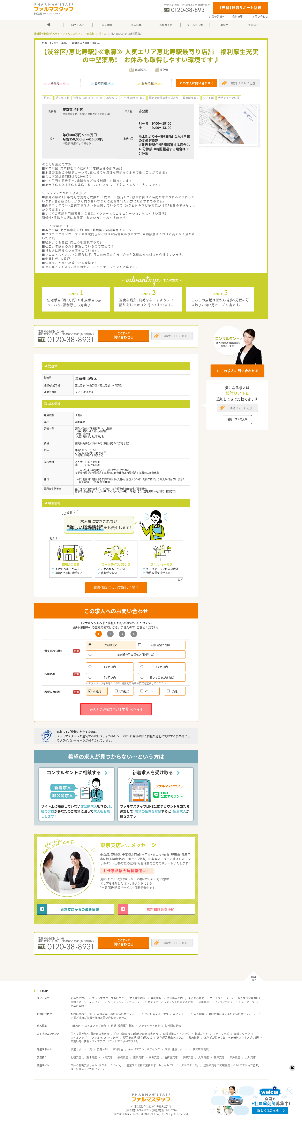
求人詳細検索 (137, 998)
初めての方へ (79, 998)
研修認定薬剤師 (160, 645)
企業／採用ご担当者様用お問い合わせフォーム (99, 1018)
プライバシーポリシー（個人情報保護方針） (235, 998)
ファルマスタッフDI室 (105, 1037)
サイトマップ (247, 1002)
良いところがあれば (162, 677)
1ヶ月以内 (110, 667)
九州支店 (250, 1057)
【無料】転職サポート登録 (240, 7)
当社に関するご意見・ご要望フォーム (167, 1014)
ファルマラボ (221, 1034)
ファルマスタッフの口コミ (108, 998)
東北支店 (91, 1057)
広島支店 (234, 1057)
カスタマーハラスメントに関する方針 (170, 1002)
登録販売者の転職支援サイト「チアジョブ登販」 (231, 1065)
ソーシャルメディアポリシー (125, 1002)
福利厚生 (118, 1049)
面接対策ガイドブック (176, 1034)
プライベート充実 (149, 1026)
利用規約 (203, 1002)
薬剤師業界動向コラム (170, 1037)
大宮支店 (107, 1057)
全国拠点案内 (175, 998)
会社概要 (237, 16)
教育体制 (102, 1049)
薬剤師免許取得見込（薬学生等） (135, 654)
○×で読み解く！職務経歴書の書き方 (136, 1034)
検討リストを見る (237, 419)
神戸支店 (219, 1057)
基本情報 (101, 83)
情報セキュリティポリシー (87, 1002)
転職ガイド (201, 1034)
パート (149, 691)
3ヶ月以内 (162, 667)
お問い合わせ (260, 16)
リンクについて (223, 1002)
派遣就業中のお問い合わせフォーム (118, 1014)
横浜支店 (154, 1057)
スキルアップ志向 (95, 1026)
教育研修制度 (201, 1049)
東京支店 (138, 1057)
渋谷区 (102, 34)
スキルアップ (79, 1037)
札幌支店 (76, 1057)
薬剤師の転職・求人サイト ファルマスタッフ (58, 34)
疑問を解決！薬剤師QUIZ (137, 1037)
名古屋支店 (171, 1057)
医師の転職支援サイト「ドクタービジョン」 (96, 1065)
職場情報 (148, 83)
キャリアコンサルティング (144, 1049)
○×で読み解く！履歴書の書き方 (90, 1034)
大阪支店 (203, 1057)
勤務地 (55, 83)
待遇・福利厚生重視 (122, 1026)
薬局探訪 (194, 1037)
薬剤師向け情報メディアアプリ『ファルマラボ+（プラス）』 (105, 1041)
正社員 (97, 691)
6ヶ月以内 (110, 677)
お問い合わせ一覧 (81, 1014)
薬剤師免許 (111, 645)
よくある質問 (196, 998)
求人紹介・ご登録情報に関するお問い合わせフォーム (225, 1014)
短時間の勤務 (173, 1026)
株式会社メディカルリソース (88, 1069)
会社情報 (156, 998)
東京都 (90, 34)
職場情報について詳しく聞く (116, 587)
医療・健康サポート (176, 1049)
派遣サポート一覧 (81, 1049)
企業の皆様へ (217, 16)
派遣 (175, 691)
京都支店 (188, 1057)
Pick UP (75, 1026)
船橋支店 (123, 1057)
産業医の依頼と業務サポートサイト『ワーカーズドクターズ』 (162, 1065)
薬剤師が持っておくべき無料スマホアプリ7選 (231, 1037)
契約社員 (124, 691)
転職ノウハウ (242, 1034)
